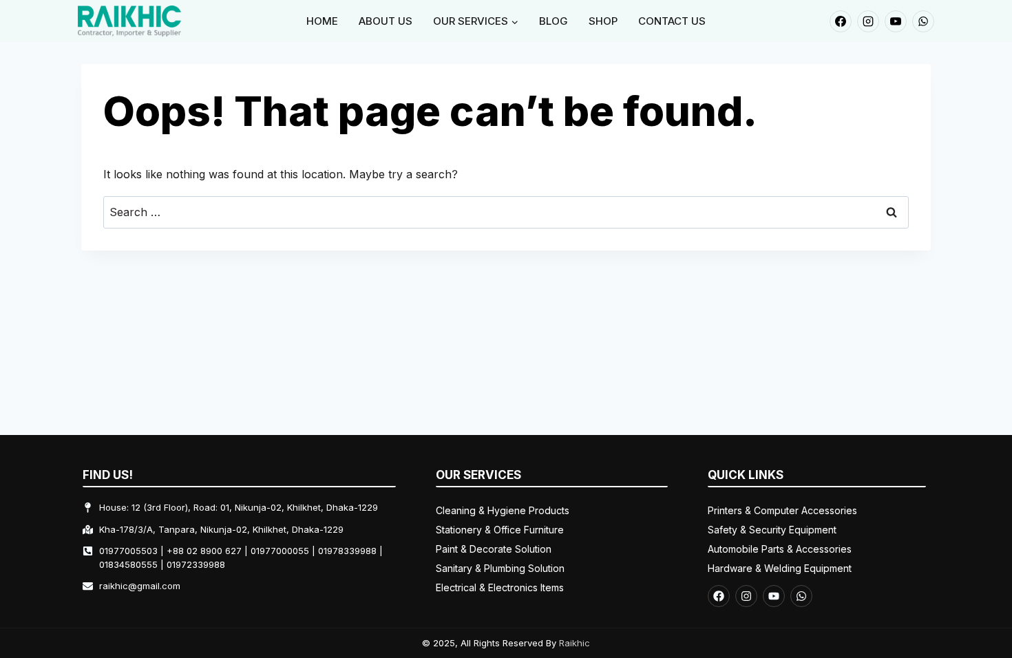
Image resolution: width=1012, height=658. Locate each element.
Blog (553, 21)
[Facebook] (841, 21)
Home (322, 21)
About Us (385, 21)
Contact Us (672, 21)
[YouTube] (896, 21)
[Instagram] (868, 21)
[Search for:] (506, 212)
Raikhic (574, 642)
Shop (603, 21)
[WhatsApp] (923, 21)
